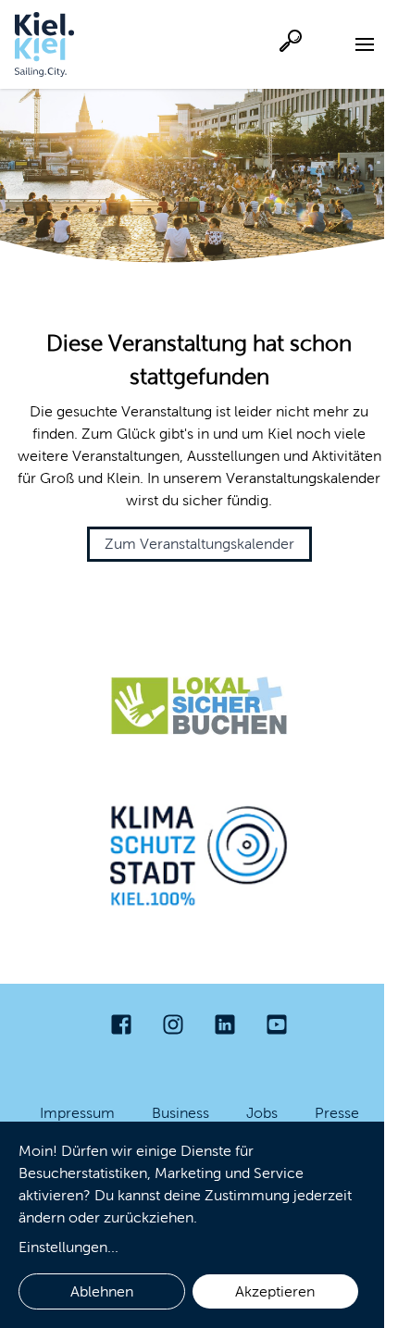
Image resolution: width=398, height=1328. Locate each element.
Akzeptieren (275, 1291)
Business (180, 1113)
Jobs (262, 1113)
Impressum (77, 1113)
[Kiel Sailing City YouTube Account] (277, 1024)
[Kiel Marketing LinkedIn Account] (225, 1024)
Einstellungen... (68, 1247)
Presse (337, 1113)
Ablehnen (101, 1291)
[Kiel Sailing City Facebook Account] (121, 1024)
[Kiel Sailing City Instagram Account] (173, 1024)
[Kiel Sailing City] (44, 44)
